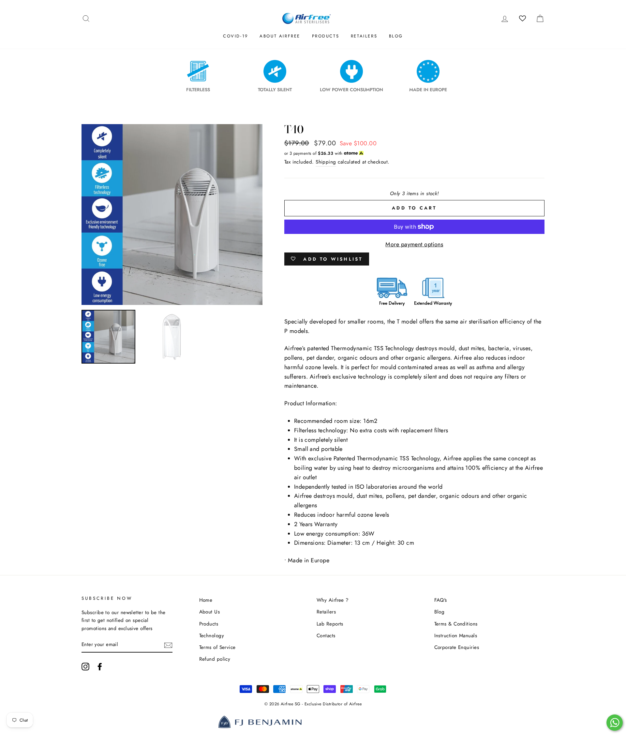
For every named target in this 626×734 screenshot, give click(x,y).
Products (325, 36)
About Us (209, 611)
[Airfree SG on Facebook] (100, 666)
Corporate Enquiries (456, 647)
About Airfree (280, 36)
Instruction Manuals (455, 635)
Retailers (364, 36)
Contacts (326, 635)
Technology (211, 635)
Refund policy (215, 659)
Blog (396, 36)
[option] (172, 214)
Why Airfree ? (333, 600)
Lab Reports (330, 623)
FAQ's (440, 600)
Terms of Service (217, 647)
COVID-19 (235, 36)
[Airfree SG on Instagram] (85, 666)
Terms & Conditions (456, 623)
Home (206, 600)
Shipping (326, 162)
